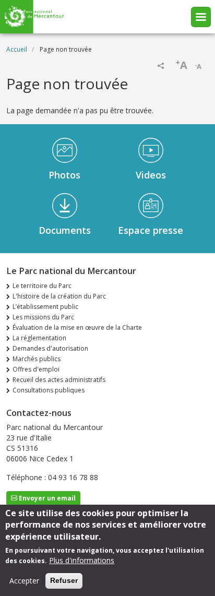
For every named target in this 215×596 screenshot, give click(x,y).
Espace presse (150, 230)
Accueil (16, 49)
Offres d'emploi (36, 369)
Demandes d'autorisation (50, 348)
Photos (64, 175)
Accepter (24, 581)
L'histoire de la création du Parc (59, 296)
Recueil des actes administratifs (59, 379)
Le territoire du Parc (42, 285)
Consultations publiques (49, 390)
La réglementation (39, 337)
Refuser (64, 580)
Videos (151, 175)
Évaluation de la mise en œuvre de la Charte (77, 327)
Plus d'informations (81, 560)
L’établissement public (45, 306)
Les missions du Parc (43, 317)
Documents (65, 230)
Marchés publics (37, 358)
